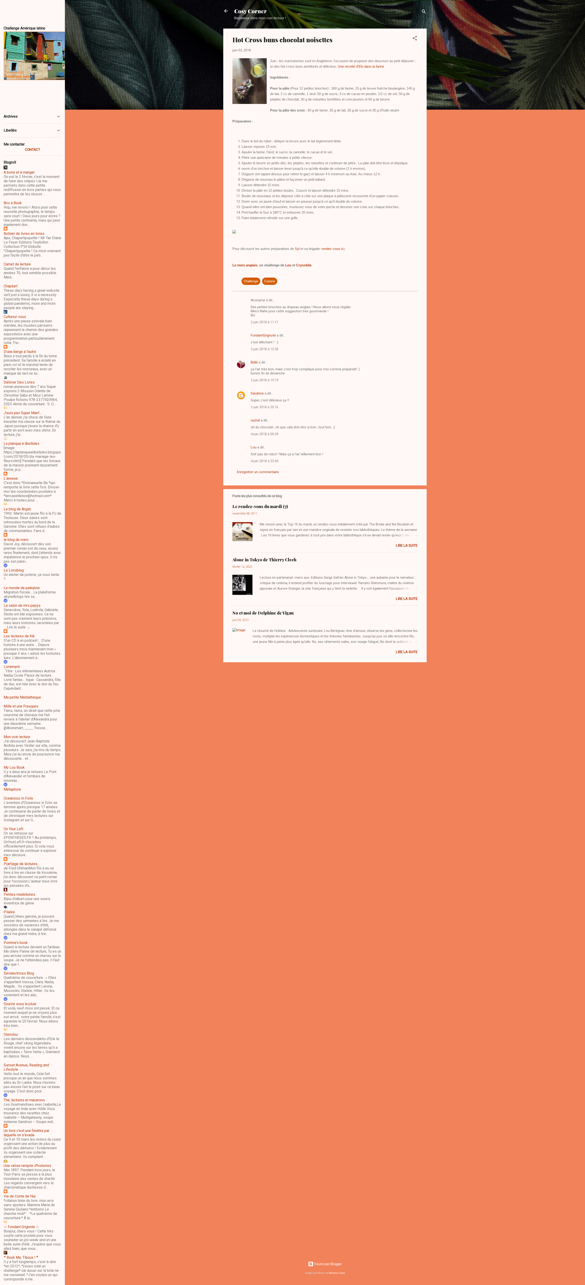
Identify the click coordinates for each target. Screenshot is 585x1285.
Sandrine (257, 393)
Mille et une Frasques (21, 706)
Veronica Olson (337, 1273)
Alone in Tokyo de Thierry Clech (264, 559)
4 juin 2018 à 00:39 (264, 434)
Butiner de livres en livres (24, 233)
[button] (414, 38)
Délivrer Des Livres (19, 382)
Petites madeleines (19, 894)
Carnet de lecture (17, 264)
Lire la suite (406, 545)
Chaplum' (11, 286)
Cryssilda (303, 265)
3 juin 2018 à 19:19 (264, 380)
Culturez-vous (15, 317)
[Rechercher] (424, 12)
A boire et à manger (19, 172)
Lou (288, 265)
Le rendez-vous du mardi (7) (260, 506)
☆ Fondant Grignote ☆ (21, 1227)
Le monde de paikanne (22, 588)
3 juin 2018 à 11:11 (264, 322)
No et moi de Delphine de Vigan (263, 613)
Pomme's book (16, 943)
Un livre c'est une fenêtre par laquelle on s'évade (26, 1133)
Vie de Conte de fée (20, 1196)
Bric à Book (13, 203)
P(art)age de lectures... (22, 864)
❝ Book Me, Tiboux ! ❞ (21, 1257)
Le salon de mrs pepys (22, 605)
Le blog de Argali (17, 509)
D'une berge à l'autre (20, 352)
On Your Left (13, 829)
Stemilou (11, 1034)
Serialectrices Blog (19, 973)
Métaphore (12, 789)
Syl (297, 249)
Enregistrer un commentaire (258, 472)
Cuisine (269, 281)
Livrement (12, 667)
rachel (255, 420)
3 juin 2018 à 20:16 (264, 407)
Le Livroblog (14, 570)
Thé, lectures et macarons (24, 1100)
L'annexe (11, 478)
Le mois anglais (244, 265)
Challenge (251, 281)
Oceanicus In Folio (18, 798)
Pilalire (9, 912)
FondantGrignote (263, 335)
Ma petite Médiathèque (22, 697)
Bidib (254, 362)
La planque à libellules (21, 443)
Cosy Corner (250, 11)
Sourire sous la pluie (20, 1004)
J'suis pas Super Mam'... (23, 413)
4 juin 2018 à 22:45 (264, 461)
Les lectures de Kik (19, 636)
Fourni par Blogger (328, 1264)
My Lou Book (14, 767)
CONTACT (32, 150)
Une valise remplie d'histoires (27, 1165)
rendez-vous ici (333, 249)
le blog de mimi (16, 540)
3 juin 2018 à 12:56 (264, 349)
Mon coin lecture (17, 737)
